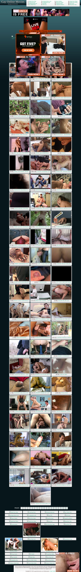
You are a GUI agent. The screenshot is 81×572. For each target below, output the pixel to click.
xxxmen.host (14, 524)
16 (57, 508)
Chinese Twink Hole (14, 563)
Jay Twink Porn (32, 4)
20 (66, 508)
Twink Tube (32, 557)
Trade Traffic (52, 571)
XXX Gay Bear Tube (50, 524)
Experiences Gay (68, 539)
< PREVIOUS (14, 37)
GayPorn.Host (59, 3)
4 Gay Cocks (14, 554)
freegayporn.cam (46, 2)
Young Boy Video (50, 554)
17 (59, 508)
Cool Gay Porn (32, 2)
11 (45, 508)
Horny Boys (68, 557)
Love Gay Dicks (50, 560)
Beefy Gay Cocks (68, 563)
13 (50, 508)
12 (47, 508)
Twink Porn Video (73, 1)
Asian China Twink (32, 563)
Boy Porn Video (59, 2)
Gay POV (44, 3)
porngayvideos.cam (46, 1)
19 (64, 508)
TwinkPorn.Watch (60, 4)
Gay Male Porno (49, 551)
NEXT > (13, 38)
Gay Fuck (72, 3)
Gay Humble (14, 557)
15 (55, 508)
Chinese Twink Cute (50, 563)
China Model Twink (68, 560)
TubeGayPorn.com (31, 536)
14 (52, 508)
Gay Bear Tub (68, 524)
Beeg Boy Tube (73, 4)
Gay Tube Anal (32, 539)
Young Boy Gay (14, 560)
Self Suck (44, 4)
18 (62, 508)
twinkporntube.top (33, 3)
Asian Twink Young (32, 560)
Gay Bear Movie (13, 551)
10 (43, 508)
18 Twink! (32, 554)
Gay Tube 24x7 (50, 557)
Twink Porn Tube (32, 1)
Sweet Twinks (59, 1)
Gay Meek (68, 554)
